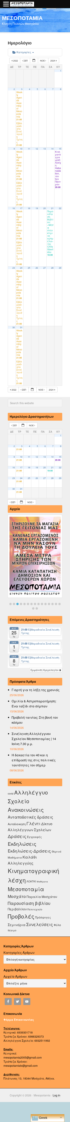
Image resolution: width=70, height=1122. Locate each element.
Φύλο (57, 925)
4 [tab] (21, 604)
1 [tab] (10, 604)
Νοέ (42, 60)
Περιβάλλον (17, 909)
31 (21, 327)
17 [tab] (37, 608)
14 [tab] (56, 604)
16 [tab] (33, 608)
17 (21, 208)
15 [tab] (59, 604)
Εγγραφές (34, 837)
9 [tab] (38, 604)
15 (60, 148)
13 (44, 148)
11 (29, 148)
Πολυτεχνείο (34, 909)
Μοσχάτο (17, 896)
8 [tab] (35, 604)
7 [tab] (31, 604)
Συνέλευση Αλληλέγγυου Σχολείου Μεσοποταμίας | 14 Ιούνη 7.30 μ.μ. (34, 738)
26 (37, 267)
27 (44, 267)
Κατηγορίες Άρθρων (19, 952)
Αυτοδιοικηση (17, 824)
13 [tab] (52, 604)
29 (60, 267)
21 (52, 208)
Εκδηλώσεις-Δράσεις (29, 851)
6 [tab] (28, 604)
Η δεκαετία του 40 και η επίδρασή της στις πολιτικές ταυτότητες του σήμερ (34, 760)
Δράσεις (17, 836)
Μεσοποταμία (26, 889)
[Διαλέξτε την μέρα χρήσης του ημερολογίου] (34, 60)
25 (29, 267)
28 (52, 267)
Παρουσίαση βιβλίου (29, 903)
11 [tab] (45, 604)
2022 (15, 60)
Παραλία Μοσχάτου (42, 896)
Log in (56, 1095)
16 (13, 208)
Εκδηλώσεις (22, 843)
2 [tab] (14, 604)
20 (44, 208)
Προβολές (21, 916)
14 (52, 148)
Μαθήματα (42, 881)
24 (21, 267)
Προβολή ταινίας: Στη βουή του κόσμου (35, 720)
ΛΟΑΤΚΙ (31, 881)
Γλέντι (33, 823)
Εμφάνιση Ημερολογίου (45, 669)
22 (60, 208)
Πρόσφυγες (43, 917)
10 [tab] (42, 604)
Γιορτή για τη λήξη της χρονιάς (36, 690)
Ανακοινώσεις (26, 809)
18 (29, 208)
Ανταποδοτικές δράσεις (30, 817)
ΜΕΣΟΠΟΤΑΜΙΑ (22, 18)
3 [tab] (17, 604)
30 (13, 327)
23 (13, 267)
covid (10, 793)
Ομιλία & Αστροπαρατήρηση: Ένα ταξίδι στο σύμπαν (34, 703)
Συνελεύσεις (39, 924)
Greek (42, 1117)
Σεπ (25, 60)
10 (21, 148)
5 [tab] (24, 604)
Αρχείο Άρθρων (15, 976)
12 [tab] (49, 604)
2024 (53, 60)
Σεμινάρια (16, 924)
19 (37, 208)
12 (37, 148)
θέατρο (12, 930)
